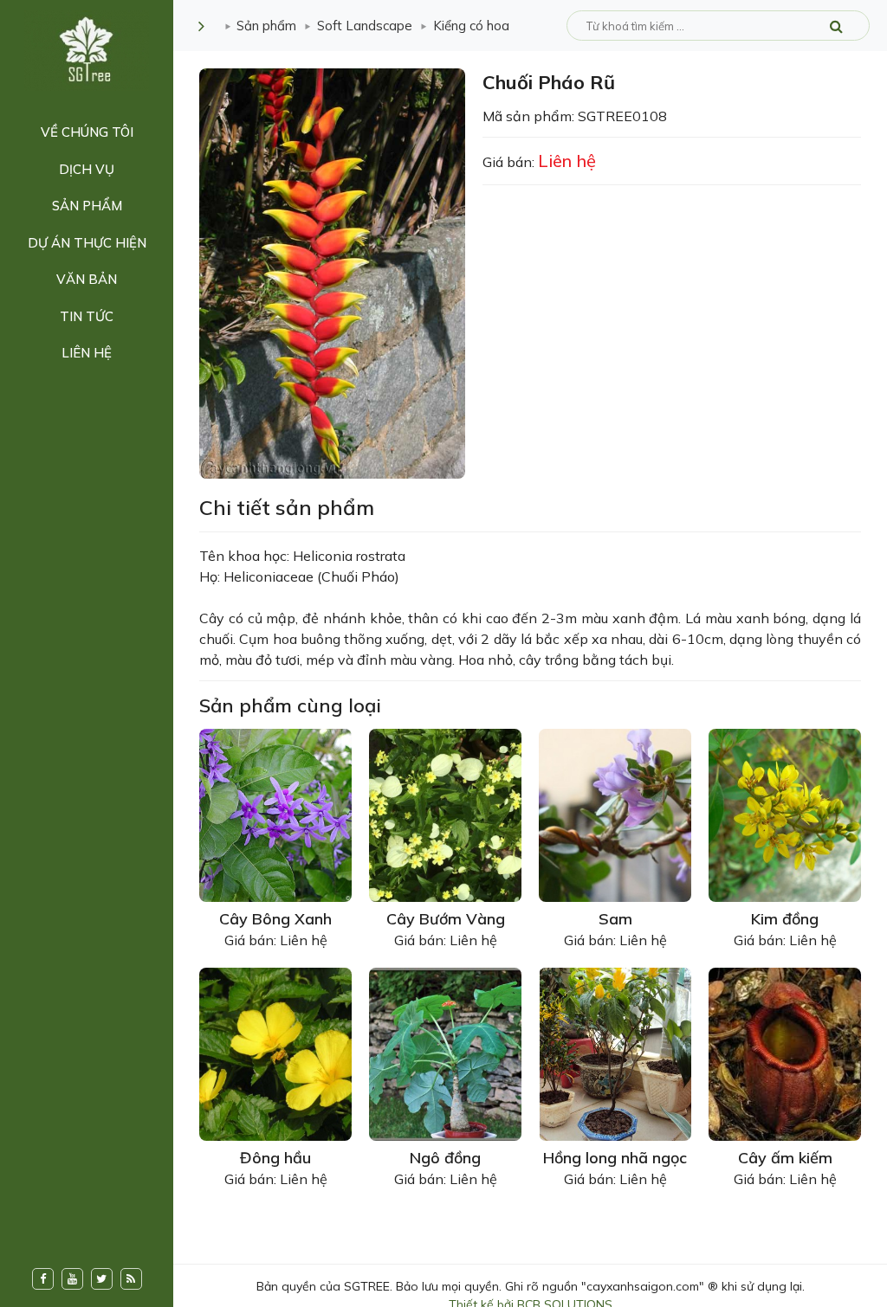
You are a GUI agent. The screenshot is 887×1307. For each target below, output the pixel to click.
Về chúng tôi (87, 132)
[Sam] (615, 813)
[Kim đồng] (785, 813)
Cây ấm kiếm (785, 1158)
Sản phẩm (87, 205)
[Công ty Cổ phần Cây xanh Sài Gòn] (86, 49)
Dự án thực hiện (87, 243)
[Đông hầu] (275, 1052)
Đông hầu (275, 1158)
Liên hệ (87, 352)
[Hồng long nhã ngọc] (615, 1052)
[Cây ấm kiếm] (785, 1052)
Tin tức (86, 316)
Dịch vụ (86, 169)
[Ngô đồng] (445, 1052)
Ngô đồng (445, 1158)
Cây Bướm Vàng (445, 919)
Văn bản (86, 279)
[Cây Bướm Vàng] (445, 813)
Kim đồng (785, 919)
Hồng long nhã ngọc (615, 1158)
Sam (615, 919)
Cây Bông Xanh (275, 919)
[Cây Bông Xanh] (275, 813)
